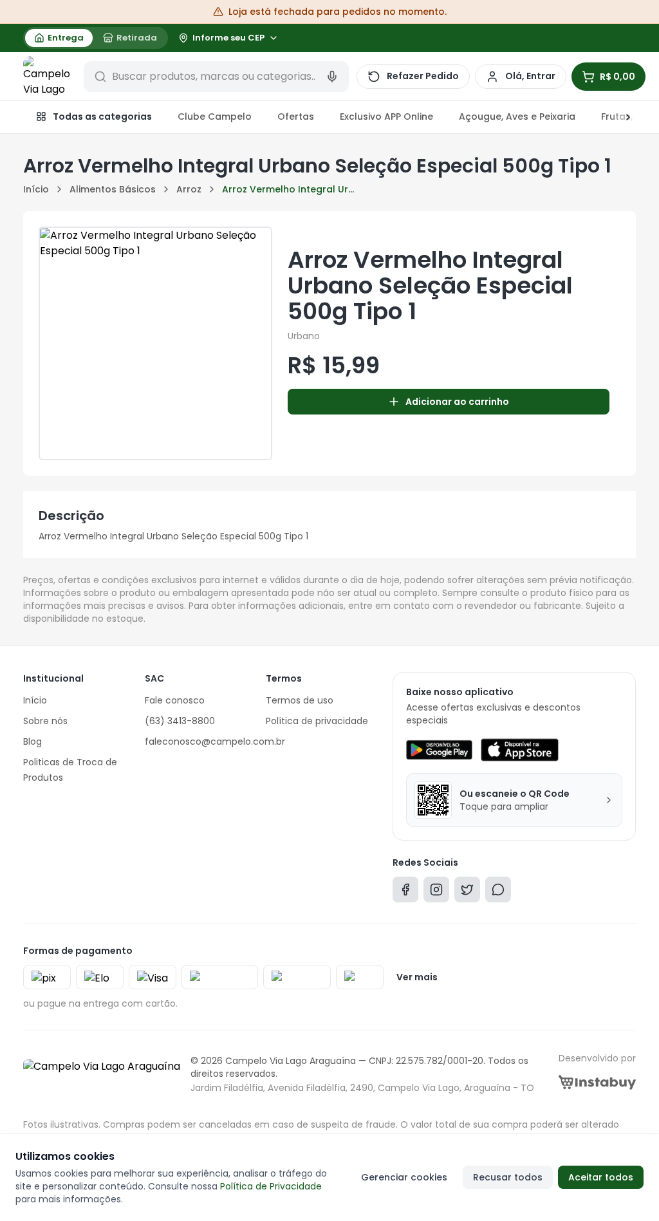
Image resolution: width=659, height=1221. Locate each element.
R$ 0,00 (617, 76)
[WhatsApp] (498, 892)
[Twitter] (467, 892)
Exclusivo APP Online (386, 116)
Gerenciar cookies (404, 1177)
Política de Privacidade (271, 1186)
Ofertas (295, 116)
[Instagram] (436, 892)
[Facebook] (405, 892)
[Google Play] (439, 750)
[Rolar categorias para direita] (622, 117)
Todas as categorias (102, 116)
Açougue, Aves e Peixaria (517, 116)
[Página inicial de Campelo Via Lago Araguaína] (49, 76)
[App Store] (519, 750)
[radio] (59, 38)
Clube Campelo (215, 116)
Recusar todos (508, 1177)
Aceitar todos (600, 1177)
